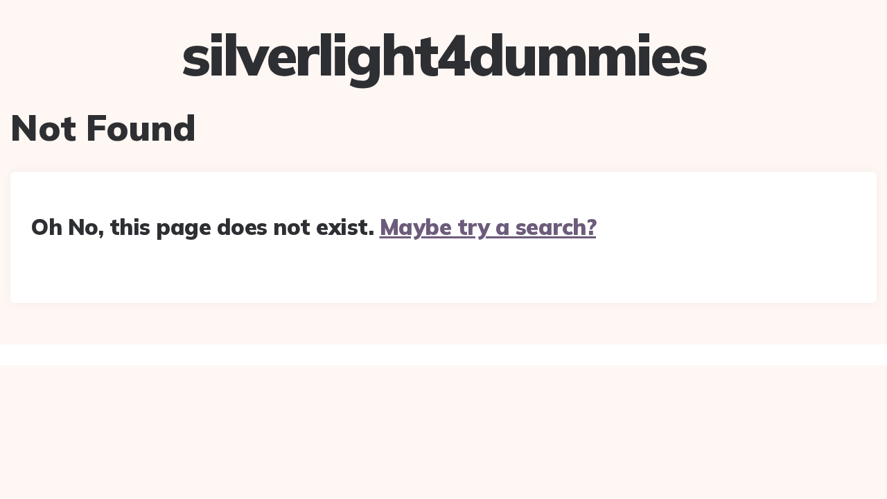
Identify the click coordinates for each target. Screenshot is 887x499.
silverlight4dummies (444, 55)
